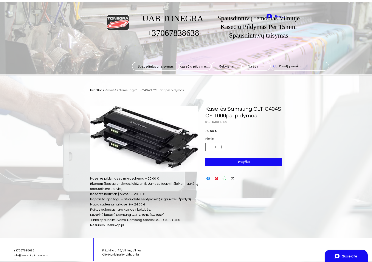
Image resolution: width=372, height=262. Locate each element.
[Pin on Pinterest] (216, 178)
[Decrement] (208, 147)
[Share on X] (232, 178)
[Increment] (222, 147)
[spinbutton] (215, 147)
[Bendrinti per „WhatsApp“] (224, 178)
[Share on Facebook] (208, 178)
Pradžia (96, 90)
